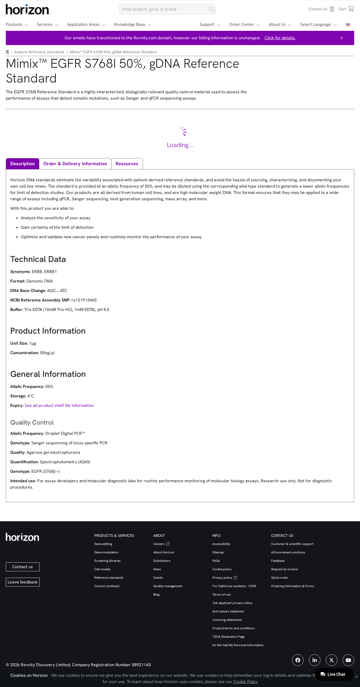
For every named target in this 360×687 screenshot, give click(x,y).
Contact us (22, 566)
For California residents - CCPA (234, 586)
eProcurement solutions (288, 552)
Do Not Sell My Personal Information (238, 645)
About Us (277, 24)
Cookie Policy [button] (245, 681)
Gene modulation (106, 552)
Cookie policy (221, 569)
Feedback (278, 561)
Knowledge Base (129, 24)
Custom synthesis (107, 586)
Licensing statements (227, 620)
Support (207, 24)
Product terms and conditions (233, 628)
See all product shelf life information (59, 405)
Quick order (279, 578)
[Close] (341, 38)
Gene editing (103, 544)
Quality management (167, 586)
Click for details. (280, 38)
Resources (127, 163)
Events (158, 578)
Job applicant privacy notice (232, 603)
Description (22, 163)
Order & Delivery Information (75, 163)
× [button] (356, 676)
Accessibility (221, 544)
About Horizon (163, 552)
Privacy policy (222, 578)
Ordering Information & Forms (292, 586)
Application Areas (83, 24)
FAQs (216, 561)
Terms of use (221, 594)
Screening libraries (107, 561)
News (157, 569)
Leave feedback (23, 582)
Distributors (162, 561)
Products (14, 24)
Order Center (241, 24)
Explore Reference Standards (39, 52)
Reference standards (108, 578)
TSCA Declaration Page (228, 637)
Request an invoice (284, 569)
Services (44, 24)
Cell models (102, 569)
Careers (159, 544)
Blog (156, 594)
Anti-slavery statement (228, 611)
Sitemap (218, 552)
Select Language (315, 24)
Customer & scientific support (292, 544)
